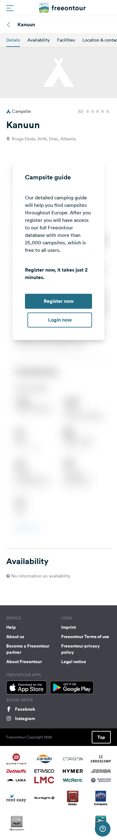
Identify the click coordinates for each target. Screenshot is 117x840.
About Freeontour (24, 661)
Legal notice (73, 661)
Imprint (68, 627)
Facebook (25, 709)
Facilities (66, 40)
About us (15, 636)
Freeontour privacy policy (80, 649)
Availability (38, 40)
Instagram (25, 718)
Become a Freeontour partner (27, 649)
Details (13, 40)
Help (11, 627)
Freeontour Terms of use (85, 636)
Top (101, 737)
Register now (59, 301)
